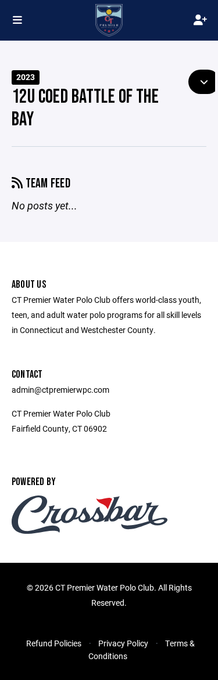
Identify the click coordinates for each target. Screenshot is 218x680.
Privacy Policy (123, 643)
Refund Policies (53, 643)
